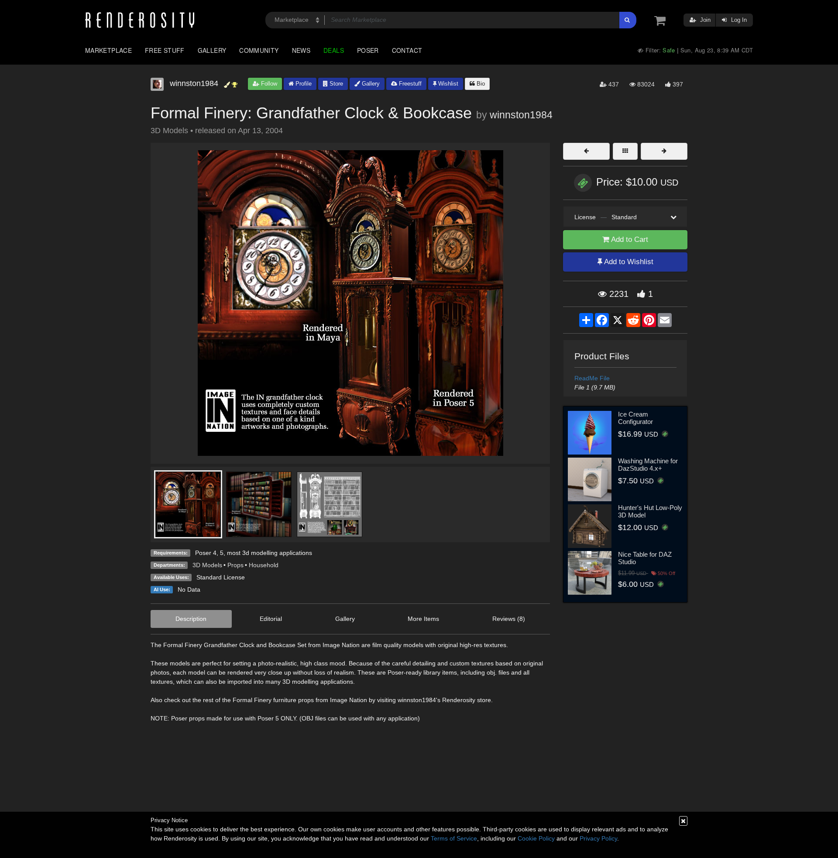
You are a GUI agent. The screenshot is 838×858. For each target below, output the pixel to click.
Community (258, 50)
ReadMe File (592, 378)
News (301, 50)
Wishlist (447, 83)
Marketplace (108, 50)
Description (190, 618)
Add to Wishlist (627, 262)
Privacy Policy (598, 838)
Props (235, 565)
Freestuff (409, 83)
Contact (407, 50)
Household (263, 565)
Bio (480, 83)
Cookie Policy (536, 838)
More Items (423, 618)
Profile (303, 83)
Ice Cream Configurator (635, 417)
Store (335, 83)
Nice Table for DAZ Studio (645, 558)
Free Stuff (165, 50)
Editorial (271, 618)
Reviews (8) (508, 618)
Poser (368, 50)
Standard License (220, 577)
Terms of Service (454, 838)
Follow (268, 83)
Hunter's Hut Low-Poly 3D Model (650, 511)
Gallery (212, 50)
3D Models (207, 565)
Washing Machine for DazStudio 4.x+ (648, 464)
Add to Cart (628, 239)
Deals (333, 50)
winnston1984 (521, 115)
